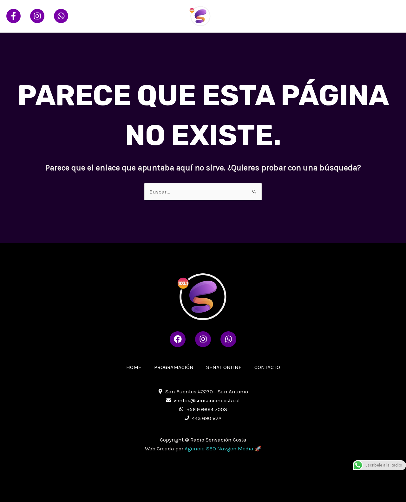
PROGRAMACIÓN (294, 16)
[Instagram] (37, 16)
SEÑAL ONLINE (341, 16)
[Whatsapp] (61, 16)
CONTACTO (381, 16)
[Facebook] (13, 16)
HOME (257, 16)
